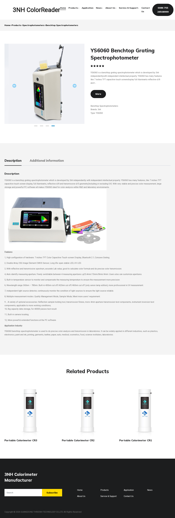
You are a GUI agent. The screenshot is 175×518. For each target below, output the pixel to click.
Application (87, 8)
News (99, 8)
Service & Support (128, 8)
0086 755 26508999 (163, 9)
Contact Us (145, 10)
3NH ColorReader (36, 9)
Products (73, 8)
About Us (110, 8)
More (98, 93)
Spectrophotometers (33, 25)
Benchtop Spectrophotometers (62, 25)
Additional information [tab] (47, 160)
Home (63, 8)
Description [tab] (13, 160)
